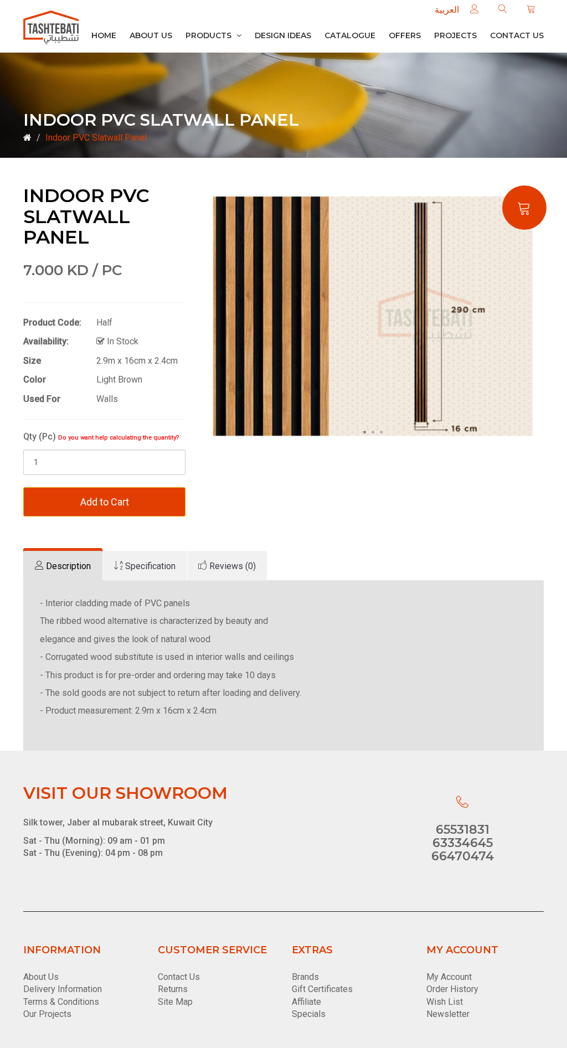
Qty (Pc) (101, 436)
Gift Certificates (322, 989)
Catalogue (349, 35)
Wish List (444, 1002)
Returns (173, 989)
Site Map (175, 1002)
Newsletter (448, 1014)
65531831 (462, 829)
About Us (151, 35)
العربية (447, 9)
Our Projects (47, 1014)
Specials (309, 1014)
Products (209, 35)
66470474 (462, 856)
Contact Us (179, 977)
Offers (405, 35)
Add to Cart (104, 502)
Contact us (517, 35)
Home (103, 35)
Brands (305, 977)
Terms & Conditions (61, 1002)
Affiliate (306, 1002)
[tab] (62, 566)
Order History (452, 989)
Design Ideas (283, 35)
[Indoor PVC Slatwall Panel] (373, 316)
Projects (455, 35)
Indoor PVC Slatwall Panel (96, 137)
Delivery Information (62, 989)
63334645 (462, 842)
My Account (449, 977)
